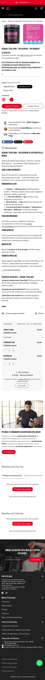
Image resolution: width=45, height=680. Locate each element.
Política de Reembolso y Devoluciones (15, 634)
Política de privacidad (9, 663)
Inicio (4, 21)
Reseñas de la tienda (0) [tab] (33, 476)
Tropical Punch (9, 86)
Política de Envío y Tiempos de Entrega (16, 630)
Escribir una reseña (22, 489)
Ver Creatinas (9, 452)
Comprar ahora (33, 106)
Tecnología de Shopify (28, 677)
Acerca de (5, 613)
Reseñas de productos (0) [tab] (12, 476)
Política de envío (8, 671)
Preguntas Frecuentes (10, 626)
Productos (5, 602)
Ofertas (4, 609)
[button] (3, 8)
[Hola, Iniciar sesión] (36, 8)
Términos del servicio (9, 667)
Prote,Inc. (18, 677)
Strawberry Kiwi (25, 87)
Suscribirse (36, 560)
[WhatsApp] (39, 663)
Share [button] (40, 313)
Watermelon (8, 90)
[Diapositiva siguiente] (41, 2)
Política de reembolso (9, 659)
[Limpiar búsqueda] (39, 15)
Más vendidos (7, 605)
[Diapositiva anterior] (4, 2)
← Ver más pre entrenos (11, 270)
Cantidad (5, 95)
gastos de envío (26, 55)
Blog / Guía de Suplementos (12, 617)
